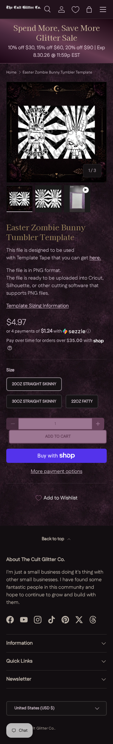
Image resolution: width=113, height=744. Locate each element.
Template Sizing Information (37, 306)
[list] (56, 132)
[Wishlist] (75, 9)
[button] (89, 9)
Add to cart (58, 436)
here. (95, 258)
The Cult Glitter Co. (37, 728)
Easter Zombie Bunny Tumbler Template (57, 72)
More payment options (56, 471)
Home (11, 72)
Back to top (53, 539)
